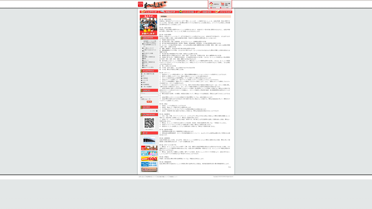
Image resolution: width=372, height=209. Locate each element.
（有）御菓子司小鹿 (148, 74)
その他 (145, 65)
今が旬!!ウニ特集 (148, 53)
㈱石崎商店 (146, 84)
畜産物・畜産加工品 (149, 62)
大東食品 (145, 78)
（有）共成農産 (147, 86)
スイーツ (146, 60)
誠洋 (144, 82)
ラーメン (146, 64)
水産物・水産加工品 (149, 57)
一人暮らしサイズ (148, 48)
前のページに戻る (148, 67)
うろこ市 (145, 80)
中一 (144, 76)
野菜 (144, 58)
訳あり (145, 55)
